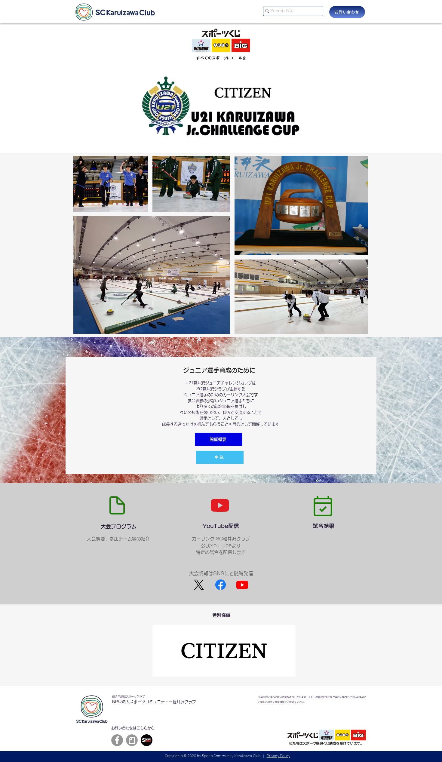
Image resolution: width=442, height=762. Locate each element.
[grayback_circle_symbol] (132, 740)
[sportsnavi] (146, 740)
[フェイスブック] (220, 585)
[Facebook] (117, 740)
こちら (142, 728)
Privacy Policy (278, 756)
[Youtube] (242, 585)
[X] (199, 585)
